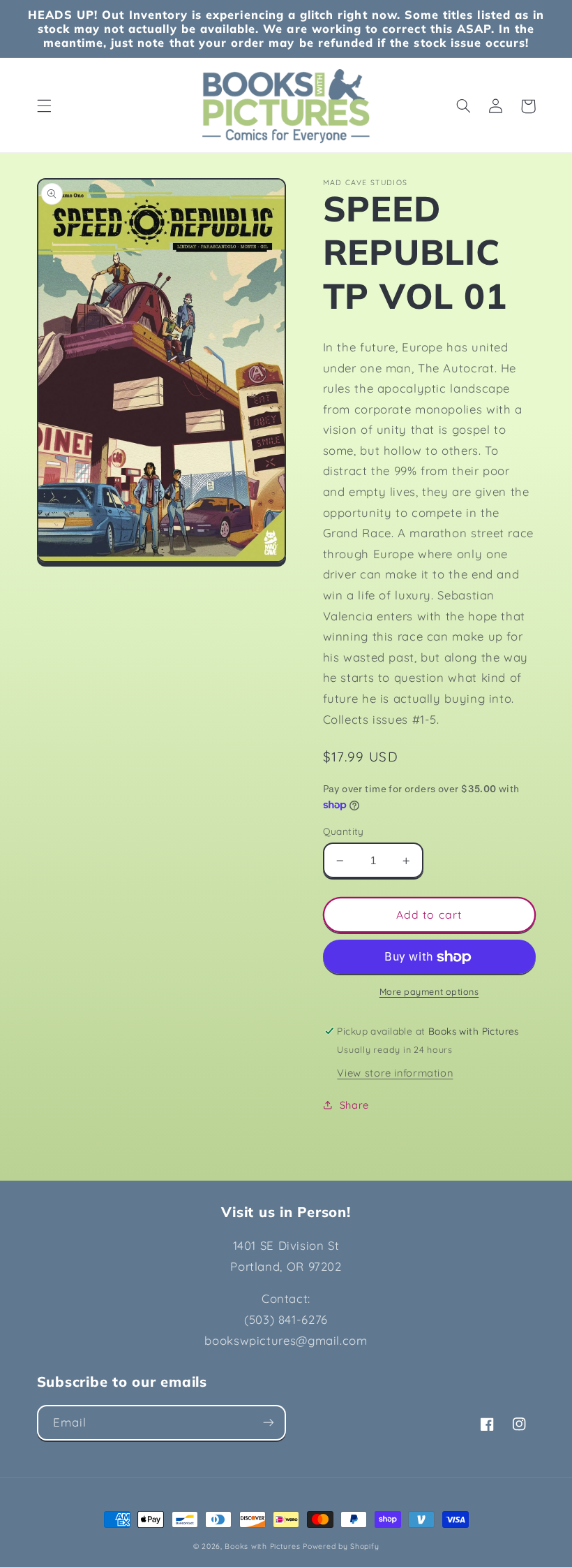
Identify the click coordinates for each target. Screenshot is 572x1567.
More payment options (429, 991)
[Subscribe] (269, 1423)
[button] (44, 106)
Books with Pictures (262, 1546)
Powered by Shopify (341, 1546)
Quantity (343, 831)
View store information (395, 1072)
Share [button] (354, 1105)
